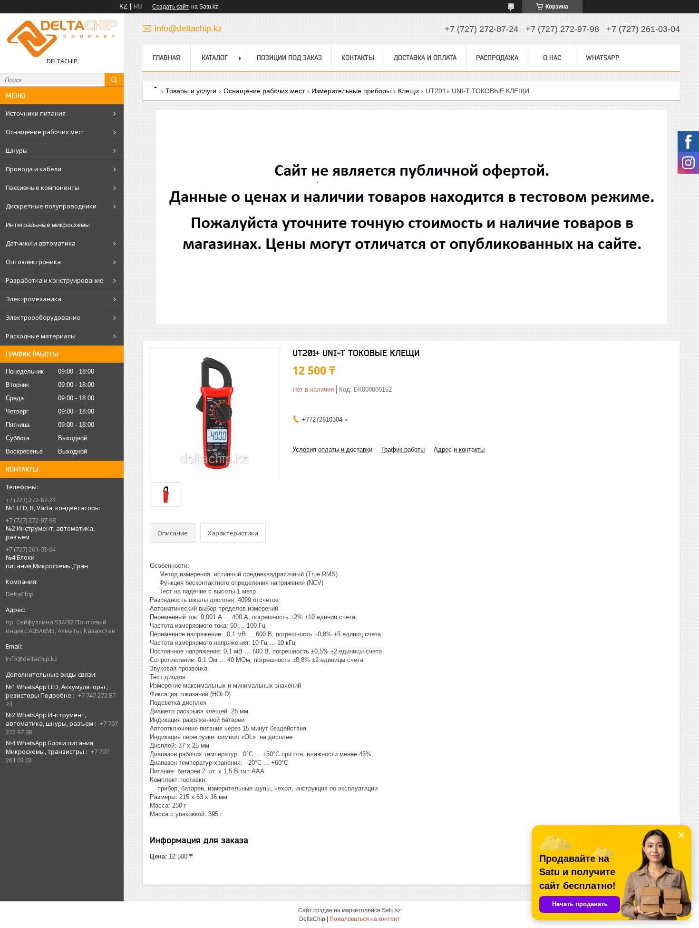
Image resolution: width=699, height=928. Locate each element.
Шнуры (17, 150)
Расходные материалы (41, 336)
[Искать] (114, 80)
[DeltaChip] (61, 38)
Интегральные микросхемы (48, 224)
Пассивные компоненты (42, 187)
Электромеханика (33, 299)
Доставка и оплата (425, 57)
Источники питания (36, 113)
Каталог (215, 57)
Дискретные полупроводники (51, 206)
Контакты (357, 57)
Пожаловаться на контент (365, 919)
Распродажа (497, 57)
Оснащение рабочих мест (45, 132)
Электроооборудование (43, 317)
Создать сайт (170, 6)
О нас (552, 57)
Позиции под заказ (289, 57)
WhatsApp (603, 57)
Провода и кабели (33, 169)
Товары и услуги (190, 91)
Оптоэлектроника (33, 261)
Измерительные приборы (351, 91)
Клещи (408, 91)
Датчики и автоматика (41, 243)
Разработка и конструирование (55, 280)
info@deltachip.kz (32, 658)
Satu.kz (391, 910)
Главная (166, 57)
